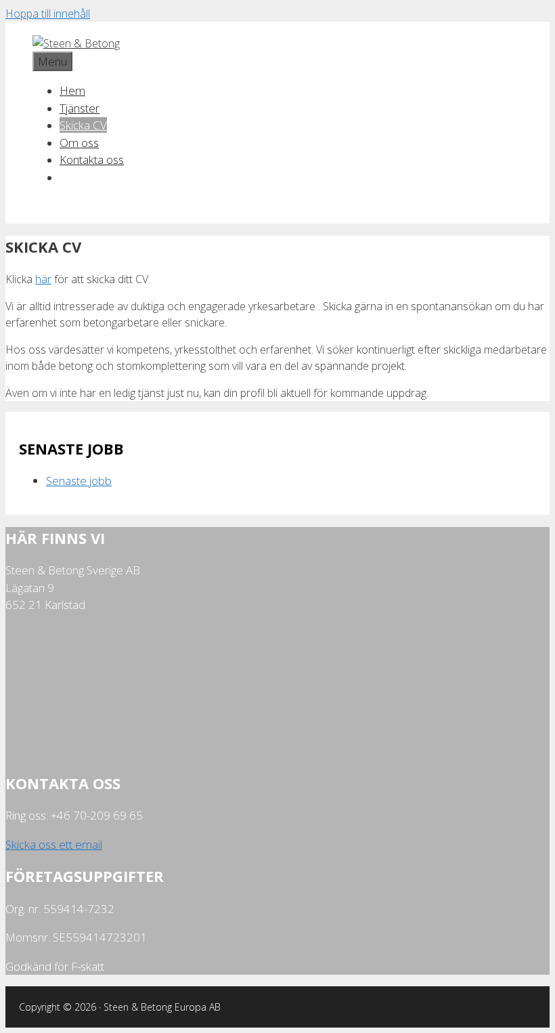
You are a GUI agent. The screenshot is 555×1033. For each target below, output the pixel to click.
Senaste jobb (79, 480)
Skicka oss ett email (53, 844)
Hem (72, 90)
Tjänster (79, 108)
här (43, 279)
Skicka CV (83, 125)
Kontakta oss (92, 159)
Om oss (79, 142)
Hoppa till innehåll (47, 13)
